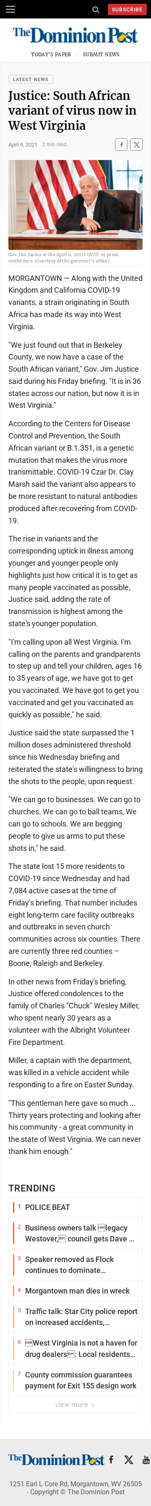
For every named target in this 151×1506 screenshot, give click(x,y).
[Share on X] (136, 144)
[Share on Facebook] (121, 144)
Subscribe (127, 10)
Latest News (31, 79)
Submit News (101, 55)
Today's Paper (51, 55)
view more (72, 1404)
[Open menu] (10, 9)
